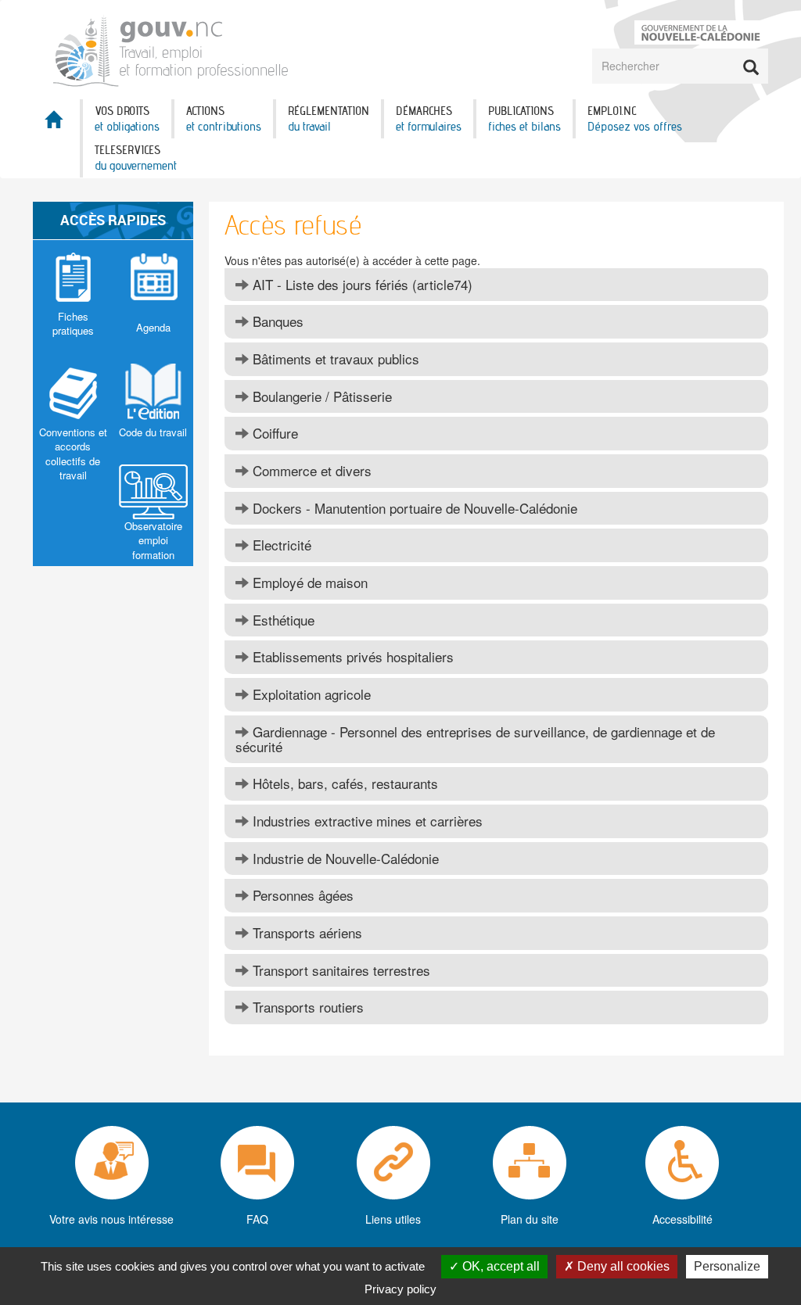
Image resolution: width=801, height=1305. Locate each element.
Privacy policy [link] (400, 1289)
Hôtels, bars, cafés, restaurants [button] (343, 783)
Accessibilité (682, 1219)
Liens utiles (393, 1219)
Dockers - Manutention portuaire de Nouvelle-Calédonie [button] (413, 508)
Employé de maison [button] (308, 582)
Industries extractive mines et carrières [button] (366, 820)
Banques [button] (276, 321)
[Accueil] (172, 48)
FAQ (257, 1219)
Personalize (727, 1266)
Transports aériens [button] (305, 932)
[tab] (496, 285)
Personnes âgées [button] (301, 895)
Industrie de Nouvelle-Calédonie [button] (344, 858)
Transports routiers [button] (306, 1006)
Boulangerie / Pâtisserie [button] (320, 396)
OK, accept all (499, 1266)
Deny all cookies (622, 1266)
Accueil (56, 124)
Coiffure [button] (273, 433)
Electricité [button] (280, 544)
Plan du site (530, 1219)
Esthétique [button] (281, 619)
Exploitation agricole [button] (310, 694)
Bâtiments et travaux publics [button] (334, 358)
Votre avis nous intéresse (111, 1219)
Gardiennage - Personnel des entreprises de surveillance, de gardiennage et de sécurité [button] (475, 739)
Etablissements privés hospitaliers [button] (351, 656)
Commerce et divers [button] (310, 470)
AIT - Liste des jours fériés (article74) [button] (360, 284)
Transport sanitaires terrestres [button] (339, 970)
